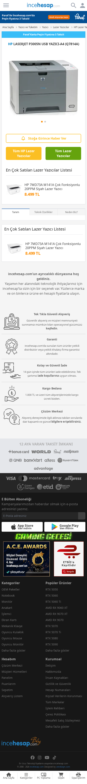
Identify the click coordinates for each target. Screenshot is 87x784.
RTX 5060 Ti (53, 602)
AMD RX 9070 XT (57, 614)
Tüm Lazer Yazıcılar (63, 153)
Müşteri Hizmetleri (14, 672)
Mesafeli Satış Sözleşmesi (63, 720)
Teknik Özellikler (43, 212)
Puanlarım (9, 684)
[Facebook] (33, 758)
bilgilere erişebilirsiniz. (66, 421)
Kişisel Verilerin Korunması (64, 696)
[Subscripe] (81, 515)
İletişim (51, 665)
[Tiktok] (54, 758)
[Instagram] (39, 758)
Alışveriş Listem (12, 696)
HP (10, 44)
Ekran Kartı (9, 620)
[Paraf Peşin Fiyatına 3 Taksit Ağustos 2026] (43, 17)
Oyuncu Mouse (12, 638)
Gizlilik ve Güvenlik (58, 684)
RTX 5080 (52, 638)
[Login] (6, 5)
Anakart (7, 608)
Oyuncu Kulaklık (12, 632)
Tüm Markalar (55, 702)
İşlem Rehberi (55, 708)
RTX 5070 (52, 626)
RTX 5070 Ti (53, 632)
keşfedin (51, 328)
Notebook (8, 595)
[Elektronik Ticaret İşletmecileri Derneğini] (45, 487)
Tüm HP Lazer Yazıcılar (24, 153)
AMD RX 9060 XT (57, 608)
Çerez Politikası (56, 714)
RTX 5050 (52, 589)
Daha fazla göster (13, 650)
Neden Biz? (71, 212)
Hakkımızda (53, 672)
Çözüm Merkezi (12, 665)
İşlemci (6, 614)
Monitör (7, 602)
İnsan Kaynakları (57, 678)
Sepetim (7, 690)
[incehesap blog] (21, 723)
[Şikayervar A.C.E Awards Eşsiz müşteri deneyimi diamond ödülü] (26, 558)
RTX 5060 (52, 595)
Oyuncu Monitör (13, 644)
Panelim (7, 678)
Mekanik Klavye (12, 626)
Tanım (15, 212)
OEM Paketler (11, 589)
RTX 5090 (52, 644)
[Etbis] (69, 558)
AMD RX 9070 (55, 620)
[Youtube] (47, 758)
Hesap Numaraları (58, 690)
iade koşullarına (48, 375)
